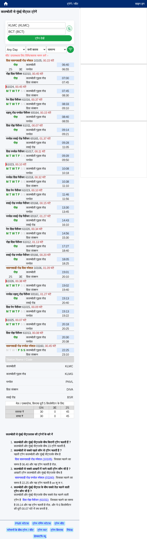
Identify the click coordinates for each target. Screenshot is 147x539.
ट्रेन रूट (42, 530)
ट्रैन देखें (39, 38)
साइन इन (140, 3)
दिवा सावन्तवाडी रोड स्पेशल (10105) (33, 459)
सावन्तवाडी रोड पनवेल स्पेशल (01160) (34, 477)
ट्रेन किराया (57, 530)
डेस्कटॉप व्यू (40, 536)
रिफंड (70, 530)
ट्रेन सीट (59, 523)
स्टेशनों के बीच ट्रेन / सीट (20, 530)
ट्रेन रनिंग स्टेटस (42, 523)
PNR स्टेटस (22, 523)
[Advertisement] (114, 35)
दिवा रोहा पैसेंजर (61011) (36, 499)
